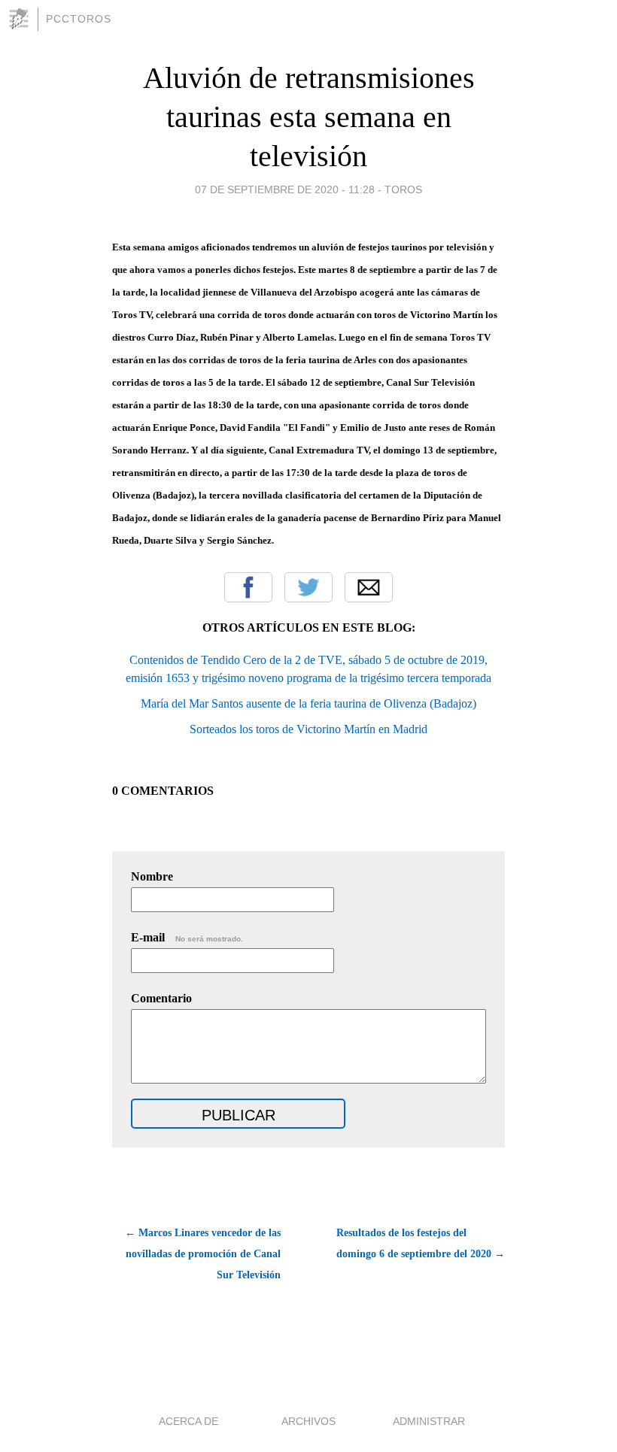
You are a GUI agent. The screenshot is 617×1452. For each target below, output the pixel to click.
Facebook (248, 587)
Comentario (161, 998)
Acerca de (188, 1421)
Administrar (429, 1421)
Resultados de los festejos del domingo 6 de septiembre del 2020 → (420, 1243)
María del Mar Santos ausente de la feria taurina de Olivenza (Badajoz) (308, 703)
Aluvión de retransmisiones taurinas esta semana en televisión (309, 117)
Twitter (308, 587)
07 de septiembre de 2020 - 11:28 (285, 189)
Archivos (308, 1421)
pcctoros (78, 19)
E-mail (187, 937)
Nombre (152, 876)
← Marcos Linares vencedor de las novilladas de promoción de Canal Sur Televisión (203, 1254)
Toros (403, 189)
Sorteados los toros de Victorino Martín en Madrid (308, 729)
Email (369, 587)
